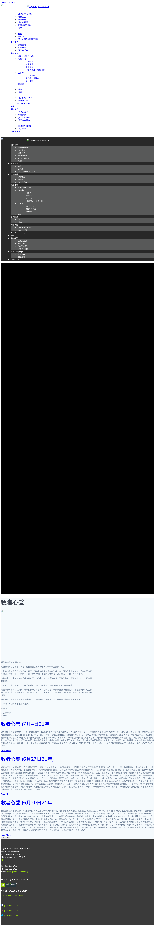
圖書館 (21, 83)
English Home (24, 126)
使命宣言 (22, 16)
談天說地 (29, 64)
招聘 (20, 28)
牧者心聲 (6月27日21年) (27, 759)
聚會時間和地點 (25, 14)
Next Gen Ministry (20, 103)
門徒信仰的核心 (25, 25)
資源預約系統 (24, 117)
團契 (20, 33)
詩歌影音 (22, 47)
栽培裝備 (14, 53)
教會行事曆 (23, 100)
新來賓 (21, 36)
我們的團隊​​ (23, 22)
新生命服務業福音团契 (28, 39)
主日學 (21, 72)
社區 (20, 89)
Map (3, 860)
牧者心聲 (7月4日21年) (26, 724)
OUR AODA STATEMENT (12, 895)
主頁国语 (22, 128)
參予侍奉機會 (24, 120)
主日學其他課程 (32, 78)
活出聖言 (29, 61)
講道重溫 (22, 44)
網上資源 (29, 67)
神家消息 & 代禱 (25, 97)
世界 (20, 92)
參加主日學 (30, 75)
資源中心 (22, 58)
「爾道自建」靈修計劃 (35, 70)
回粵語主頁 (15, 131)
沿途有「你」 (24, 50)
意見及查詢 (23, 112)
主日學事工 (30, 81)
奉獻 (13, 106)
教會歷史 (22, 19)
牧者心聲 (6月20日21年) (27, 802)
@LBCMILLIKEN (11, 905)
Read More (6, 750)
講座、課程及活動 (26, 56)
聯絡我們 (14, 109)
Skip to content (8, 2)
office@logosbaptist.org (17, 871)
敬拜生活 (14, 42)
